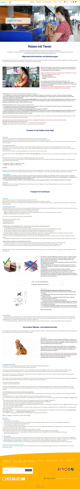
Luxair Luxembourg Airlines (51, 460)
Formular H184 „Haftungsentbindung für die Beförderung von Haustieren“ (28, 249)
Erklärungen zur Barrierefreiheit (19, 461)
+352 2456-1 (50, 478)
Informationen (11, 4)
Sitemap (14, 460)
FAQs (20, 460)
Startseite (5, 4)
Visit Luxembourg (31, 461)
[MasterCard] (4, 479)
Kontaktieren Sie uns (6, 461)
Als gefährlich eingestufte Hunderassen (40, 284)
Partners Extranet (39, 460)
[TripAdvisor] (23, 479)
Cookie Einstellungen (6, 460)
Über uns (61, 460)
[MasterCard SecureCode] (14, 479)
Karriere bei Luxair (69, 460)
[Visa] (9, 479)
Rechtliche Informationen (29, 460)
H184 (38, 124)
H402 (40, 122)
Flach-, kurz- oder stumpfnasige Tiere (40, 281)
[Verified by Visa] (18, 479)
